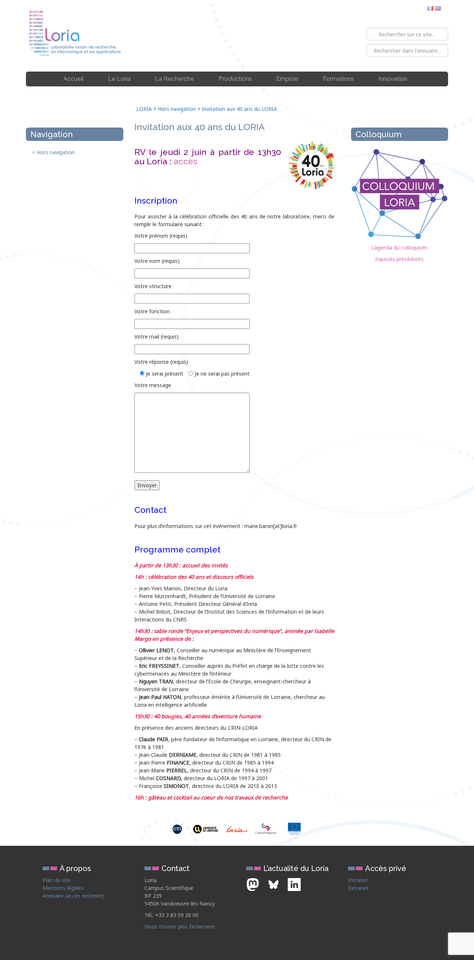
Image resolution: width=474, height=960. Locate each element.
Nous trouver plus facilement (179, 926)
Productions (235, 78)
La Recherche (174, 78)
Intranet (358, 880)
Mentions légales (63, 887)
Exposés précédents (399, 259)
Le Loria (119, 78)
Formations (338, 78)
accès (185, 161)
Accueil (73, 78)
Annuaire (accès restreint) (73, 895)
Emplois (287, 78)
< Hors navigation (53, 152)
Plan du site (57, 880)
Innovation (392, 78)
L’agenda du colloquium (399, 247)
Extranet (358, 887)
